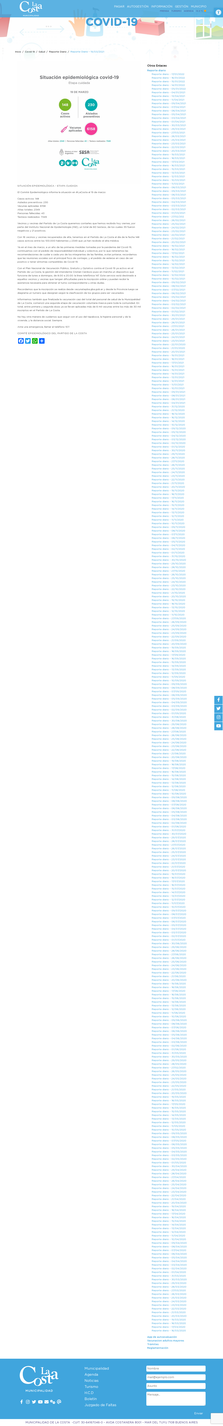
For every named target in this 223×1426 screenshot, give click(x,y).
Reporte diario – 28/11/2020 (168, 458)
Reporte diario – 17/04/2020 (168, 1214)
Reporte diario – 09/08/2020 (169, 797)
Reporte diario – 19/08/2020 (169, 761)
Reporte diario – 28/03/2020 (169, 1287)
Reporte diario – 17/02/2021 (168, 253)
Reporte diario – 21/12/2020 (168, 410)
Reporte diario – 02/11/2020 (168, 549)
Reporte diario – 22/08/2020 (169, 750)
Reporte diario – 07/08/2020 (169, 805)
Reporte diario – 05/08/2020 (169, 812)
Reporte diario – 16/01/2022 (168, 78)
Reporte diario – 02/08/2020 (169, 823)
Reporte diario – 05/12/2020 (169, 432)
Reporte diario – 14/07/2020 (168, 892)
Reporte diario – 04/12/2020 (169, 436)
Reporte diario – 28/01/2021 (168, 322)
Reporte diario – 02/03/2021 (169, 209)
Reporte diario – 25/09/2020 (169, 626)
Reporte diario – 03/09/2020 (169, 706)
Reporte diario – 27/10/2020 (168, 571)
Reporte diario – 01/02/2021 (168, 311)
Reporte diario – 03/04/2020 (169, 1265)
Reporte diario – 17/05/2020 (168, 1104)
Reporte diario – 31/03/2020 (169, 1276)
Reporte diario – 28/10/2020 (169, 567)
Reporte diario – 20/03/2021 (169, 151)
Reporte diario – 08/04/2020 (169, 1246)
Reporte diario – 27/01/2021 (168, 326)
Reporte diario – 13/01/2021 (168, 377)
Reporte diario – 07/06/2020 (169, 1027)
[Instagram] (28, 1402)
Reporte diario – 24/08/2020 (169, 742)
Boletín (90, 1399)
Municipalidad (96, 1368)
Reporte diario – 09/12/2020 (169, 428)
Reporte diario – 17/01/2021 (168, 363)
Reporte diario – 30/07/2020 (169, 834)
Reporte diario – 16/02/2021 (168, 257)
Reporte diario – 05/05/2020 (169, 1148)
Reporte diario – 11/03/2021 (168, 184)
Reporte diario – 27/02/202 (168, 216)
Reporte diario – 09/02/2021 (169, 282)
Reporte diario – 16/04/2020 (169, 1217)
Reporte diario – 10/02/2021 (168, 279)
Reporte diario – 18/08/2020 (169, 764)
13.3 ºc (200, 11)
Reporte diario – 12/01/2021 (168, 381)
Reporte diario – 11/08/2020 (168, 790)
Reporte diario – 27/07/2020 (168, 845)
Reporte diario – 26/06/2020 (169, 958)
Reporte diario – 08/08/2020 (169, 801)
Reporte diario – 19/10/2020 (168, 600)
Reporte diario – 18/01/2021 (168, 359)
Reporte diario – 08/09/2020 (169, 688)
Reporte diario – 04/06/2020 (169, 1038)
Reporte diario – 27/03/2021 (168, 132)
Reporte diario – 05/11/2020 (168, 542)
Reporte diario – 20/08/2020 (169, 757)
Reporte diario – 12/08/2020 (169, 786)
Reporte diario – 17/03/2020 (168, 1327)
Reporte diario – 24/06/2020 (169, 965)
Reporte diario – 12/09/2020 (169, 673)
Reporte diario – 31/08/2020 (169, 717)
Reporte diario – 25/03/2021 (169, 140)
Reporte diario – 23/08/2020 (169, 746)
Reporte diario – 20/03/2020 (169, 1316)
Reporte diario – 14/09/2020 (169, 666)
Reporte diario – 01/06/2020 (169, 1049)
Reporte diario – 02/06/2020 (169, 1046)
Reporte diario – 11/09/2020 (168, 677)
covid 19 (30, 52)
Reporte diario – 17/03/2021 (168, 162)
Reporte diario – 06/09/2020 (169, 695)
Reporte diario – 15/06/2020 (169, 998)
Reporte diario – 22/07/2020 (169, 863)
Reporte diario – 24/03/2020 (169, 1301)
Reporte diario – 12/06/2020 (169, 1009)
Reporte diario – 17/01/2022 (168, 74)
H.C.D (89, 1393)
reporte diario (58, 52)
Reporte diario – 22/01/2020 (169, 344)
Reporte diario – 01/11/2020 (168, 553)
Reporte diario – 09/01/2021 (168, 392)
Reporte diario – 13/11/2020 (168, 512)
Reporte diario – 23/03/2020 (169, 1305)
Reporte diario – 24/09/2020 (169, 629)
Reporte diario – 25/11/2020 (168, 469)
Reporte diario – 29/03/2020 (169, 1283)
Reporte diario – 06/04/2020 (169, 1254)
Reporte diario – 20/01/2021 (168, 352)
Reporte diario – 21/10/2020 (168, 593)
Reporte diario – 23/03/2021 (169, 143)
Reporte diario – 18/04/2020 (169, 1210)
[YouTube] (40, 1402)
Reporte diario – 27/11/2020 (168, 461)
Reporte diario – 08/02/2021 (169, 286)
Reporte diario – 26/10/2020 (169, 574)
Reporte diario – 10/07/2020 (169, 907)
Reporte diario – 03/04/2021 (169, 118)
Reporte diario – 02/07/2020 (169, 936)
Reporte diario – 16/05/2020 (169, 1108)
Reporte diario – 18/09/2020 (169, 651)
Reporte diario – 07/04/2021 (168, 107)
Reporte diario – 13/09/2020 (169, 669)
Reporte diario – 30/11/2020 (168, 450)
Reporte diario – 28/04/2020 (169, 1173)
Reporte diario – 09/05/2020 (169, 1133)
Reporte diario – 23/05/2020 (169, 1082)
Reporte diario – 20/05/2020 (169, 1093)
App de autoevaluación (162, 1337)
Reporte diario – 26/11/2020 (168, 465)
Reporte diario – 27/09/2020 (169, 618)
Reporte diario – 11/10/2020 (168, 615)
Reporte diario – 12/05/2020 (169, 1122)
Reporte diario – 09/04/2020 (169, 1243)
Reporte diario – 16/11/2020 (168, 501)
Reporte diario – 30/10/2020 (169, 560)
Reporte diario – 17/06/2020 (168, 991)
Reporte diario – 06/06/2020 (169, 1031)
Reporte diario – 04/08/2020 (169, 815)
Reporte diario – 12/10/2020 (168, 611)
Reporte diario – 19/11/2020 (168, 490)
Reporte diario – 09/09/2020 (169, 684)
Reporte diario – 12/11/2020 (168, 516)
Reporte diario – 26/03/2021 (169, 136)
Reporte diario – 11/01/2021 (168, 385)
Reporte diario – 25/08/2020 (169, 739)
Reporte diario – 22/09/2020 (169, 637)
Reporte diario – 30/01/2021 (168, 315)
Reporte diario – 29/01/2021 (168, 319)
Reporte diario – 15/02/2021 (168, 260)
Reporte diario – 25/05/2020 (169, 1075)
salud (42, 52)
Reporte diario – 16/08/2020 (169, 772)
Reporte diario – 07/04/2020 (169, 1250)
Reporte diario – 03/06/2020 (169, 1042)
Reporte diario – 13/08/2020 (169, 783)
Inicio (18, 52)
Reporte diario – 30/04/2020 (169, 1166)
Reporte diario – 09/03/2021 (169, 191)
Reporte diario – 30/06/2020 (169, 943)
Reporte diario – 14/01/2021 (168, 374)
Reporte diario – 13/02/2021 (168, 268)
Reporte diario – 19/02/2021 (168, 246)
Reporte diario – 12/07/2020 (168, 899)
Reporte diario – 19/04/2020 (169, 1206)
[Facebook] (21, 1402)
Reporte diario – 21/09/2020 (169, 640)
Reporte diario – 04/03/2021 (169, 202)
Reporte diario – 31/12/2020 (168, 406)
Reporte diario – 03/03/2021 (169, 206)
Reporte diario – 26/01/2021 (168, 330)
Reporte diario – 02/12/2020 (169, 443)
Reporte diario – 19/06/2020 (169, 983)
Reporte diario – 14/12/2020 (168, 421)
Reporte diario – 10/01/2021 (168, 388)
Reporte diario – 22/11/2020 (168, 479)
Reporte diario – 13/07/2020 (168, 896)
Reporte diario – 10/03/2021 (168, 180)
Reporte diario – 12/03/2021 (168, 176)
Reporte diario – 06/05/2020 (169, 1144)
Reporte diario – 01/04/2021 (168, 122)
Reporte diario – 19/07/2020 (168, 874)
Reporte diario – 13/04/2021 (168, 96)
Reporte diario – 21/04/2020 (169, 1199)
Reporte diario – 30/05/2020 (169, 1057)
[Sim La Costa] (52, 1402)
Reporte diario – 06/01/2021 (168, 399)
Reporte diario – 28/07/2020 (169, 841)
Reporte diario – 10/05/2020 (169, 1130)
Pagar (119, 6)
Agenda (188, 11)
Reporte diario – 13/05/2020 (169, 1119)
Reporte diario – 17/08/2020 (168, 768)
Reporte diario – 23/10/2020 (169, 585)
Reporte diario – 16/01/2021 (168, 366)
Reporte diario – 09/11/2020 (168, 527)
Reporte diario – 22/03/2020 (169, 1309)
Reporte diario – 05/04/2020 (169, 1257)
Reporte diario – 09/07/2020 (169, 910)
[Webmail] (59, 1402)
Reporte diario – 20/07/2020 (169, 870)
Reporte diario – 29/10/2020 (169, 563)
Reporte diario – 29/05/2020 (169, 1060)
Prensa (164, 11)
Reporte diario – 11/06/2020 (168, 1013)
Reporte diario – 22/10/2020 (169, 589)
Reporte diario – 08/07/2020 (169, 914)
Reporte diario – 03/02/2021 (169, 304)
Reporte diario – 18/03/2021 (168, 158)
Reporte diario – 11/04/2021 (168, 100)
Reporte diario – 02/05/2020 (169, 1159)
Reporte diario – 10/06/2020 (169, 1016)
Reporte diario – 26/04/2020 (169, 1181)
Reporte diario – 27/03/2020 (169, 1290)
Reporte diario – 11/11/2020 (168, 520)
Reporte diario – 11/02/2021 (168, 271)
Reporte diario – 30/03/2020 (169, 1279)
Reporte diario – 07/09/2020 (169, 691)
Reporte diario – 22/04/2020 (169, 1195)
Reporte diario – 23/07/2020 (169, 859)
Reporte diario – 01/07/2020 (169, 940)
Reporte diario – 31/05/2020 (169, 1053)
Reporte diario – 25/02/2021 (168, 224)
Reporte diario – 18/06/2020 (169, 987)
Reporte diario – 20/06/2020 (169, 980)
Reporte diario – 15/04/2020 (169, 1221)
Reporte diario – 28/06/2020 (169, 951)
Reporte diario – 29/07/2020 (169, 837)
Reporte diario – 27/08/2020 (169, 731)
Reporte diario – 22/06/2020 (169, 973)
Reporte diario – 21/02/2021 (168, 238)
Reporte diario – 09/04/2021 (169, 103)
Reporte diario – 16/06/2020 (169, 994)
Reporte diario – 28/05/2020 (169, 1064)
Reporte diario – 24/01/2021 (168, 337)
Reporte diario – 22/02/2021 (168, 235)
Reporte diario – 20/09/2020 (169, 644)
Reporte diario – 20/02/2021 (169, 242)
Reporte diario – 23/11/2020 (168, 476)
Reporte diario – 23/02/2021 (168, 231)
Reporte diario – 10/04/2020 (169, 1239)
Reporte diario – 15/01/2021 (168, 370)
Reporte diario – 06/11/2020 (168, 538)
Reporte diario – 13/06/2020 (169, 1005)
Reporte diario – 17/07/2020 (168, 881)
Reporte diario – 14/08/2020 (169, 779)
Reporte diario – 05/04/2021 (169, 114)
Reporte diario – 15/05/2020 (169, 1111)
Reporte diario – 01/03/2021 (168, 213)
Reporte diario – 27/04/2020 (169, 1177)
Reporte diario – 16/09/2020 (169, 658)
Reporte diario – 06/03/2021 (169, 195)
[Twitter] (34, 1402)
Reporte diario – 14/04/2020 (169, 1225)
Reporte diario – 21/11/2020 (168, 483)
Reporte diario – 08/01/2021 (168, 395)
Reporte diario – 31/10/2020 (168, 556)
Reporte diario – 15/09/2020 (169, 662)
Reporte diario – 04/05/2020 (169, 1152)
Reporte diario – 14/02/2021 (168, 264)
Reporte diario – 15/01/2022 (168, 81)
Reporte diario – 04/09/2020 (169, 702)
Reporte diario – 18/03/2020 (169, 1323)
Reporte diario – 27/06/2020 (169, 954)
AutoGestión (138, 6)
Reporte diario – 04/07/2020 (169, 929)
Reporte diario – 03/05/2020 (169, 1155)
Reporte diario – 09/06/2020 (169, 1020)
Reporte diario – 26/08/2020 (169, 735)
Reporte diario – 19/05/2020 (169, 1097)
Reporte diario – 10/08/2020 (169, 794)
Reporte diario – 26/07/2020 (169, 848)
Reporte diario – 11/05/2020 (168, 1126)
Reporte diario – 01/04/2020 (169, 1272)
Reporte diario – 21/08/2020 (169, 753)
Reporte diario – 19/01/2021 (168, 355)
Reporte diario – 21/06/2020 (169, 976)
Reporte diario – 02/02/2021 (169, 308)
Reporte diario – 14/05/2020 (169, 1115)
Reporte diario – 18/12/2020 (168, 414)
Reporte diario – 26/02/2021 (168, 220)
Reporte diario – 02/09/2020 (169, 710)
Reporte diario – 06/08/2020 (169, 808)
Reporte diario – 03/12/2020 (169, 439)
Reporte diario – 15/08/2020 (169, 775)
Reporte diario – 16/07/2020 (168, 885)
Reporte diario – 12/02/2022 (168, 275)
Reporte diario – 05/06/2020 (169, 1035)
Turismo (176, 11)
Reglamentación (157, 1348)
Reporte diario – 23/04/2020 (169, 1192)
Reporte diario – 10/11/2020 (168, 523)
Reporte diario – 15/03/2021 (168, 169)
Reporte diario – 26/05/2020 (169, 1071)
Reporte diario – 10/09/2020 (169, 680)
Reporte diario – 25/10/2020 (169, 578)
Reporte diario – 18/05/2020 (169, 1100)
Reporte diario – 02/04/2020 (169, 1268)
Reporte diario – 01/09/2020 (169, 713)
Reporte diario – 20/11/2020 (168, 487)
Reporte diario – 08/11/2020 (168, 531)
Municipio (198, 6)
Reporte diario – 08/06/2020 (169, 1024)
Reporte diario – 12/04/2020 (169, 1232)
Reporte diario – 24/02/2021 (168, 227)
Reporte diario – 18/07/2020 (168, 878)
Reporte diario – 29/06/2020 (169, 947)
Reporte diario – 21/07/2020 (168, 867)
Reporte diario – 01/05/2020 (169, 1162)
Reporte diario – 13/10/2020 (168, 607)
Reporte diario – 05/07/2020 (169, 925)
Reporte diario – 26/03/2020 (169, 1294)
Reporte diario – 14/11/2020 (168, 509)
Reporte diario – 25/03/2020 (169, 1298)
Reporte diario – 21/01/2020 (168, 348)
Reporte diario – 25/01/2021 (168, 333)
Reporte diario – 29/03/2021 (169, 129)
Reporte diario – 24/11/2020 (168, 472)
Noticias (91, 1381)
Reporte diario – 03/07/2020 (169, 932)
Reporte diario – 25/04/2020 (169, 1184)
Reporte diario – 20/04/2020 (169, 1203)
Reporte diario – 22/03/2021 (168, 147)
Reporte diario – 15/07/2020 (168, 889)
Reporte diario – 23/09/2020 (169, 633)
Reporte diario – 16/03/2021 (168, 165)
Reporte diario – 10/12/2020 (168, 425)
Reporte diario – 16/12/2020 (168, 417)
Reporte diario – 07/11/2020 (168, 534)
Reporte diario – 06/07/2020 (169, 921)
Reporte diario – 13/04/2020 (169, 1228)
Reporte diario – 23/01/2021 (168, 341)
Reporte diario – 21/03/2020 (169, 1312)
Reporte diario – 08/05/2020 (169, 1137)
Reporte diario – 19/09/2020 (169, 647)
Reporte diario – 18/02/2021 (168, 249)
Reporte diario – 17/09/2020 (168, 655)
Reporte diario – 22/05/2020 (169, 1086)
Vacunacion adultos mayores (165, 1341)
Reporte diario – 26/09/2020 (169, 622)
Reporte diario (156, 70)
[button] (218, 12)
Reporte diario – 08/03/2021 (169, 187)
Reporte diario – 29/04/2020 (169, 1170)
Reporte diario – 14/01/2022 (168, 85)
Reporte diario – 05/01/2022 (169, 89)
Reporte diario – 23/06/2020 (169, 969)
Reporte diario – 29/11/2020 (168, 454)
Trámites (153, 1344)
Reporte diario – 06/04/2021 (169, 111)
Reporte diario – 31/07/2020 (168, 830)
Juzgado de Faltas (100, 1405)
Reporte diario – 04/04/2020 (169, 1261)
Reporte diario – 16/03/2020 (169, 1330)
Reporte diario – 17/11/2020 (168, 498)
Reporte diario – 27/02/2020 (169, 1067)
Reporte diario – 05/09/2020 (169, 699)
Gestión (181, 6)
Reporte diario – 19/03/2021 (168, 154)
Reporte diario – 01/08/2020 (169, 826)
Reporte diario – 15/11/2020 (168, 505)
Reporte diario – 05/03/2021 (169, 198)
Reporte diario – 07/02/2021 (168, 290)
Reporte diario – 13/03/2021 (168, 173)
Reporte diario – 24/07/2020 (169, 856)
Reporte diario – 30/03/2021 (169, 125)
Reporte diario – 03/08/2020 (169, 819)
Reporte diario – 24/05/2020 (169, 1078)
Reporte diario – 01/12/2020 (168, 447)
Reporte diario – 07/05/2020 (169, 1141)
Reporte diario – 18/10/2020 (168, 604)
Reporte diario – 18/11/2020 (168, 494)
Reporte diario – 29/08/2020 (169, 724)
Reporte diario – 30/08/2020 (169, 721)
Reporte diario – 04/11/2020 (168, 545)
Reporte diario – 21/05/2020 (169, 1089)
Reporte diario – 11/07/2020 (168, 903)
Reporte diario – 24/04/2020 (169, 1188)
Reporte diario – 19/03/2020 (169, 1320)
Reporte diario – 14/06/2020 (169, 1002)
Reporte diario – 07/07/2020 (169, 918)
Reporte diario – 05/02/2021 (169, 297)
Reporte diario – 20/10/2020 (169, 596)
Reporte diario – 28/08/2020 (169, 728)
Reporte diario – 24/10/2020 (169, 582)
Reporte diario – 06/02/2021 (169, 293)
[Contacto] (46, 1402)
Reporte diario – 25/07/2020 (169, 852)
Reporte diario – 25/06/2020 (169, 962)
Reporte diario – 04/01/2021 (168, 92)
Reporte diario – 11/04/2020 (168, 1236)
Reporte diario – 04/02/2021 (169, 300)
